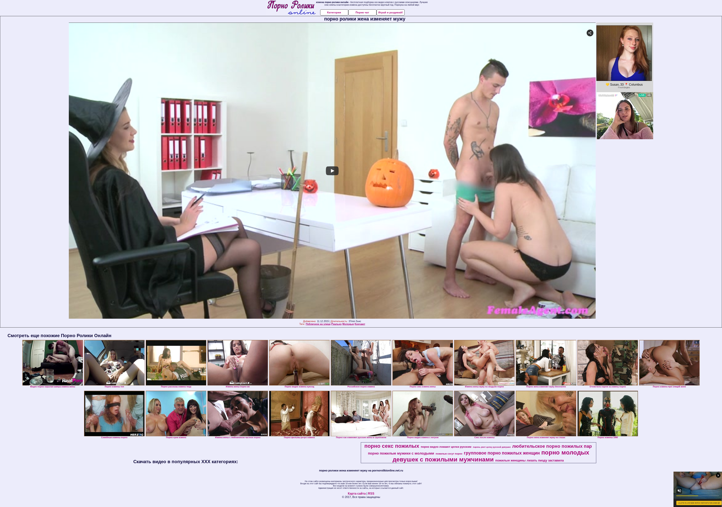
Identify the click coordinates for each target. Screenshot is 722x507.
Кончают (360, 324)
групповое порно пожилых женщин (502, 453)
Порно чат (362, 12)
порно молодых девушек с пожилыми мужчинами (491, 456)
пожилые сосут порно (449, 453)
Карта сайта (357, 493)
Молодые (348, 324)
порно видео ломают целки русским (446, 446)
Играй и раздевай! (390, 12)
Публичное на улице (318, 324)
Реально (336, 324)
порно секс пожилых (391, 446)
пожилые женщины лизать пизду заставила (529, 460)
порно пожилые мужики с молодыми (401, 453)
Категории (334, 12)
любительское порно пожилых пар (552, 446)
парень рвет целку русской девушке (492, 447)
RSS (371, 493)
